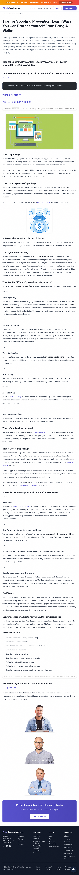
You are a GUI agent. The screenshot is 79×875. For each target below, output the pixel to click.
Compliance (68, 848)
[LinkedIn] (7, 846)
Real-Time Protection (36, 837)
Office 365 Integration (37, 852)
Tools (40, 8)
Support (67, 842)
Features (32, 8)
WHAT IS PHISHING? (11, 95)
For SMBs (21, 845)
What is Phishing (54, 847)
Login (57, 8)
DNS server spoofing (42, 432)
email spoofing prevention (28, 485)
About (66, 836)
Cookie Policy (68, 853)
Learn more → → (65, 2)
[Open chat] (73, 869)
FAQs (50, 839)
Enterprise (21, 842)
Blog (50, 8)
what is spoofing (43, 202)
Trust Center (68, 850)
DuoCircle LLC (7, 842)
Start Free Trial (39, 816)
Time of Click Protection (37, 847)
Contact (67, 839)
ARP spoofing (15, 397)
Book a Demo (69, 8)
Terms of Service (49, 868)
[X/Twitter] (3, 846)
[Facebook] (10, 846)
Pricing (45, 8)
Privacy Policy (38, 868)
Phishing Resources (52, 843)
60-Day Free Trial (9, 687)
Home (4, 14)
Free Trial (6, 77)
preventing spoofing (20, 506)
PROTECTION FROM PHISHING (16, 102)
